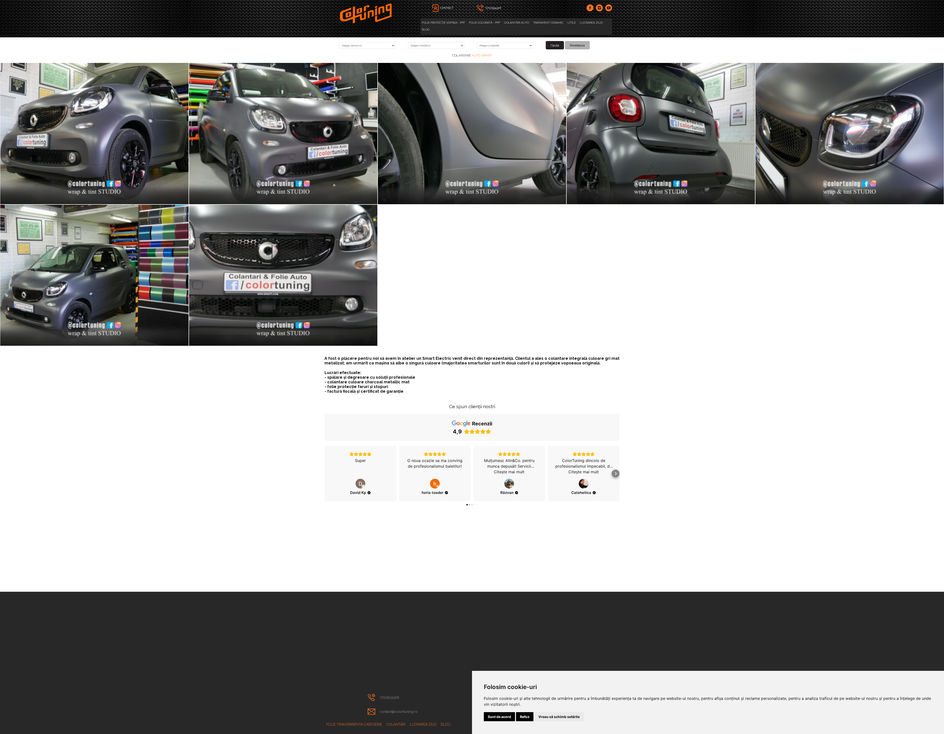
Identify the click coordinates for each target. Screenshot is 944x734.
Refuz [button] (525, 717)
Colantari (395, 724)
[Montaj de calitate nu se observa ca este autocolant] (849, 133)
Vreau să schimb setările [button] (559, 717)
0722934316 (389, 697)
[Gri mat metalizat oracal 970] (472, 133)
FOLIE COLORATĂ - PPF (484, 22)
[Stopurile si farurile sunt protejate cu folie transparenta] (661, 133)
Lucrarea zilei (591, 22)
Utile (571, 22)
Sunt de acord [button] (499, 717)
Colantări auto (516, 22)
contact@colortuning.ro (398, 712)
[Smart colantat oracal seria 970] (283, 133)
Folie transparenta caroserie (354, 724)
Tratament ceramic (548, 22)
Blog (425, 29)
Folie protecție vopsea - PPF (443, 22)
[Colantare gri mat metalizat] (94, 133)
